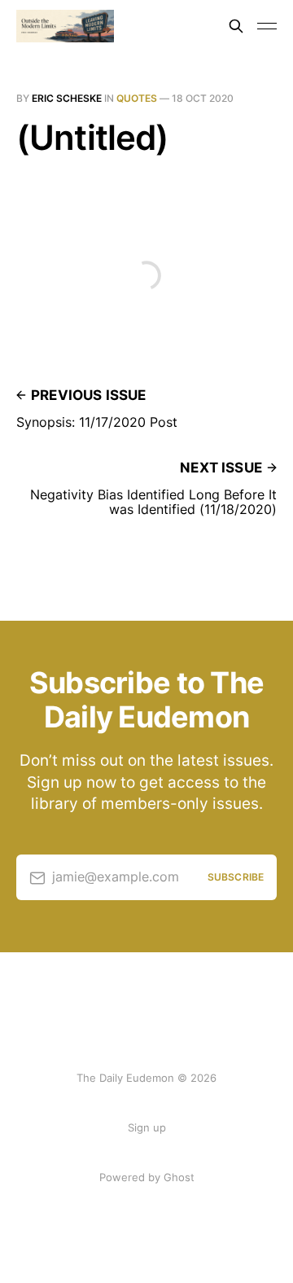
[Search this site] (236, 26)
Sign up (147, 1127)
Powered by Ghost (147, 1177)
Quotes (136, 98)
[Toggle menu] (267, 26)
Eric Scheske (67, 98)
